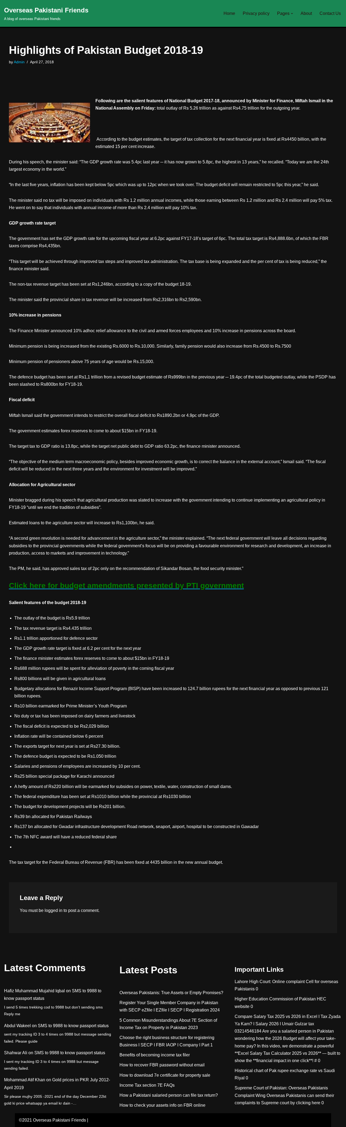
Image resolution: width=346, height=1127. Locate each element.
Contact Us (330, 13)
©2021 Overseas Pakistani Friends (52, 1120)
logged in (53, 910)
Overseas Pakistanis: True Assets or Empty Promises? (171, 992)
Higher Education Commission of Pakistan (275, 999)
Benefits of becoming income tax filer (154, 1055)
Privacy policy (256, 13)
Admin (19, 62)
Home (229, 13)
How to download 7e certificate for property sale (164, 1075)
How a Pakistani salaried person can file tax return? (168, 1095)
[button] (292, 13)
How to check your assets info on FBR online (162, 1105)
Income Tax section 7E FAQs (147, 1085)
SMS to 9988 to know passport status (73, 1025)
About (306, 13)
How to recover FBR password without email (162, 1065)
